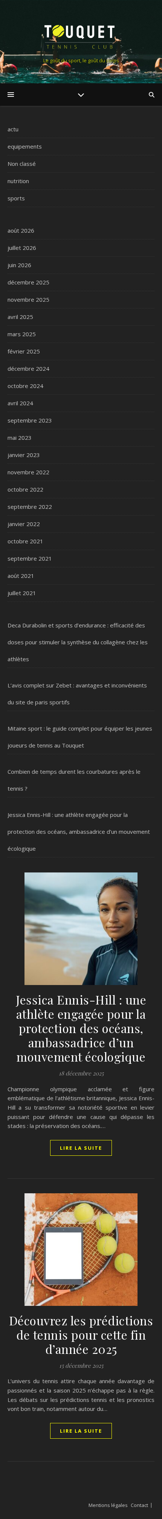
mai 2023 (20, 437)
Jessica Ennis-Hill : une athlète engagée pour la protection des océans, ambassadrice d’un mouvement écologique (79, 831)
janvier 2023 (24, 455)
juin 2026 (19, 265)
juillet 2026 (22, 247)
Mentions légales (108, 1505)
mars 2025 (22, 334)
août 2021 (21, 575)
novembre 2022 (28, 472)
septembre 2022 (30, 506)
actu (13, 129)
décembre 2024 (28, 368)
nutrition (18, 181)
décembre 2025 (28, 282)
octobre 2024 (25, 386)
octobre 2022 (25, 489)
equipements (25, 146)
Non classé (22, 163)
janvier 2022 (24, 524)
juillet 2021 (22, 593)
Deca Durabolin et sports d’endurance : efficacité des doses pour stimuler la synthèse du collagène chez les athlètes (78, 642)
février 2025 (24, 351)
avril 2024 (20, 403)
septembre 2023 (30, 420)
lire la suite (81, 1148)
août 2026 (21, 230)
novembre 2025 (28, 299)
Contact (139, 1505)
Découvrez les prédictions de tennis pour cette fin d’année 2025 (81, 1334)
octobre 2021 (25, 541)
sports (16, 198)
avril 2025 (20, 316)
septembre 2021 (30, 558)
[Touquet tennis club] (81, 35)
